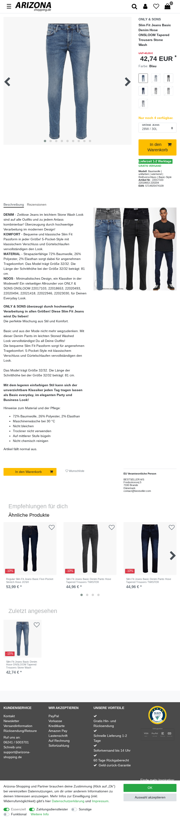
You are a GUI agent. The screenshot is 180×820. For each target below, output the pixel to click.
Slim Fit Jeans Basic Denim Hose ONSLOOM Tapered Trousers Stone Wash (21, 664)
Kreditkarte (57, 726)
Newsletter (11, 721)
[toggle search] (135, 7)
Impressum (100, 801)
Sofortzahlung (59, 745)
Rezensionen (36, 204)
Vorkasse (55, 721)
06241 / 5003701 (16, 742)
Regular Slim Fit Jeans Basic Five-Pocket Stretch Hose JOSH (29, 580)
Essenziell (18, 809)
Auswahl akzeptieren (150, 797)
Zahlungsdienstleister (52, 809)
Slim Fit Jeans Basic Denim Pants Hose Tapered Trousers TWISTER (88, 580)
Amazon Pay (58, 731)
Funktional (18, 814)
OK (150, 788)
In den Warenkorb (157, 147)
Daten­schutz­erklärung (68, 801)
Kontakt (9, 716)
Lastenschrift (58, 736)
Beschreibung (14, 204)
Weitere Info (40, 814)
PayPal (54, 716)
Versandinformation (18, 726)
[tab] (15, 202)
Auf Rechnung (59, 740)
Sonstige (85, 809)
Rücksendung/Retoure (20, 731)
